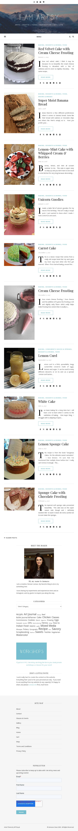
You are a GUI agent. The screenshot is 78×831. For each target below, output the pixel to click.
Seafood (32, 632)
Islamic (32, 626)
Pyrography (34, 629)
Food (65, 45)
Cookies (31, 620)
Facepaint (19, 623)
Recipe (43, 629)
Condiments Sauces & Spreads (59, 349)
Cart (17, 737)
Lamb (38, 626)
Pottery (26, 629)
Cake (39, 617)
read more (45, 77)
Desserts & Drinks (53, 45)
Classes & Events (22, 718)
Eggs (56, 620)
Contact (19, 714)
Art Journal (30, 614)
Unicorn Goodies (50, 199)
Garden (25, 623)
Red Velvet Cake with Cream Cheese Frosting (56, 51)
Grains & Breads (45, 97)
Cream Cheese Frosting (56, 290)
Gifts (30, 623)
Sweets (39, 632)
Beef (43, 614)
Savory (56, 629)
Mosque (19, 629)
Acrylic (19, 614)
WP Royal (17, 827)
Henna (45, 623)
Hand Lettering (37, 623)
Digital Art (43, 620)
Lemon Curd (47, 355)
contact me (33, 685)
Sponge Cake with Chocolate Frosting (52, 494)
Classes (55, 617)
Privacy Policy (21, 751)
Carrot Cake (47, 248)
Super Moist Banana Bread (53, 102)
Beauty (39, 614)
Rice (50, 629)
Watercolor (22, 635)
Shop (18, 742)
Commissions (21, 620)
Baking (41, 45)
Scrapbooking (22, 632)
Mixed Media (48, 625)
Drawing (50, 620)
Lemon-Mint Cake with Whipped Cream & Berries (55, 153)
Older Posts (11, 538)
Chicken (46, 617)
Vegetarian (56, 632)
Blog (17, 728)
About (18, 709)
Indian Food (22, 626)
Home (18, 732)
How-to (56, 623)
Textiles (47, 632)
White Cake (46, 401)
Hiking (50, 623)
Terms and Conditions (24, 746)
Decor (38, 620)
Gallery (18, 723)
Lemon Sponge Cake (53, 444)
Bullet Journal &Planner (26, 617)
